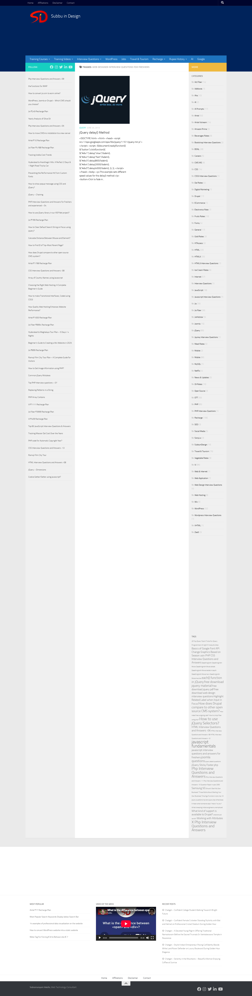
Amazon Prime (201, 129)
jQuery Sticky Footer (203, 765)
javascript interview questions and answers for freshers (206, 754)
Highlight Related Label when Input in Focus (207, 700)
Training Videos (62, 59)
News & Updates (202, 377)
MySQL (198, 364)
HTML (197, 250)
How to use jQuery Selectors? (205, 721)
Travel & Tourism (139, 59)
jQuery (82, 128)
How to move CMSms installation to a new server (49, 133)
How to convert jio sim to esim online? (44, 93)
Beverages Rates (202, 136)
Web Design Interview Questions (208, 485)
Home (30, 2)
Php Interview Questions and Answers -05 (46, 126)
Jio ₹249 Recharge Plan (38, 111)
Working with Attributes (210, 818)
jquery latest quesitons (213, 761)
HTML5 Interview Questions (206, 263)
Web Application (201, 478)
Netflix (197, 371)
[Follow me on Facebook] (51, 67)
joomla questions (201, 759)
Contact (71, 2)
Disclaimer (57, 2)
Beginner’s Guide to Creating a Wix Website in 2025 (50, 343)
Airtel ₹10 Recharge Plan (38, 140)
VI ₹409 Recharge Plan (38, 419)
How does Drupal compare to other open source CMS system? (207, 707)
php (216, 765)
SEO (196, 424)
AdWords (198, 89)
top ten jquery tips (209, 800)
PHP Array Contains (36, 397)
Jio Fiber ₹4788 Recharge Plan (41, 147)
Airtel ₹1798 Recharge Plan (40, 263)
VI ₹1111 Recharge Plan (38, 404)
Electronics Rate (201, 209)
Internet (198, 277)
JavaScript (199, 290)
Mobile (197, 350)
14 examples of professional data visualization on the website (56, 923)
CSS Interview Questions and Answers (205, 659)
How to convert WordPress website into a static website (54, 930)
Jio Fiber (198, 310)
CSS (196, 169)
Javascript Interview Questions (207, 297)
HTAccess (199, 243)
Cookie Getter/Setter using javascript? (44, 477)
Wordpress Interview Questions (208, 515)
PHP (196, 404)
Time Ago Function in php (210, 796)
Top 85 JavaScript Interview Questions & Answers (49, 426)
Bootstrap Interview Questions (208, 142)
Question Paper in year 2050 (210, 785)
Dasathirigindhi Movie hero (200, 674)
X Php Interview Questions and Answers (204, 826)
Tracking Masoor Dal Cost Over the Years (45, 433)
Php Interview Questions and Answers (203, 772)
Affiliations (43, 2)
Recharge (158, 59)
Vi (195, 465)
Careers (198, 156)
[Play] (99, 937)
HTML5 (198, 256)
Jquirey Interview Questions (206, 337)
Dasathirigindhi (207, 663)
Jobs (123, 59)
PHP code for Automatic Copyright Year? (45, 440)
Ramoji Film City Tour (37, 455)
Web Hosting (200, 495)
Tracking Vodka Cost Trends (40, 155)
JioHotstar (199, 317)
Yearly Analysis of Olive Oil (39, 118)
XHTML (198, 525)
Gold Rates (199, 236)
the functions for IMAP (37, 86)
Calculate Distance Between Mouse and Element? (49, 238)
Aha (196, 95)
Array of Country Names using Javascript (45, 278)
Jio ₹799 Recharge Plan (38, 220)
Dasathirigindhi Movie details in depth (204, 670)
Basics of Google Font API (205, 648)
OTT (196, 397)
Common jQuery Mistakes (39, 375)
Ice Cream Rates (202, 270)
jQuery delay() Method (94, 132)
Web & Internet (201, 471)
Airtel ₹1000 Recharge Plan (40, 317)
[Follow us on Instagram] (56, 67)
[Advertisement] (169, 30)
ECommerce (200, 203)
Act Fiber (198, 82)
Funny (197, 223)
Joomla (197, 324)
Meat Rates (200, 344)
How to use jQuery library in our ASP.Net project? (48, 212)
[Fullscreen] (152, 937)
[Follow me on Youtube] (70, 67)
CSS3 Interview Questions (206, 176)
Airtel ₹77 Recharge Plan (40, 910)
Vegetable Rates (202, 458)
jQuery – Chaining (35, 194)
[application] (126, 924)
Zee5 (197, 532)
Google (201, 59)
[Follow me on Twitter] (61, 67)
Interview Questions (88, 59)
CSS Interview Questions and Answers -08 (46, 270)
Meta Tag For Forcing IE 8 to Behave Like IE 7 (49, 937)
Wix (196, 502)
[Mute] (147, 937)
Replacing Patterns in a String (40, 390)
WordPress (111, 59)
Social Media (200, 431)
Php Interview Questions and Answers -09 (46, 79)
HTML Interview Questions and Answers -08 (47, 462)
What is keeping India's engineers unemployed (207, 807)
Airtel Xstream (201, 122)
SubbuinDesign (201, 444)
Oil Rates (198, 384)
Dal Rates (199, 183)
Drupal (197, 196)
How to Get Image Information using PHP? (46, 368)
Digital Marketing (202, 189)
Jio (196, 303)
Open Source (200, 391)
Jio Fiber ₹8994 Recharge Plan (41, 325)
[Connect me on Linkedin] (65, 67)
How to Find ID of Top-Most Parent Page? (45, 245)
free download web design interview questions (205, 693)
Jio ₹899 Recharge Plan (38, 350)
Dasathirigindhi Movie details (205, 667)
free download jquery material (208, 684)
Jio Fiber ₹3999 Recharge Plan (41, 412)
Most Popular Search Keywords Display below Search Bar (54, 917)
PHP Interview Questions (205, 411)
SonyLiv (198, 438)
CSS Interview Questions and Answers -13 (46, 448)
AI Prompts (199, 109)
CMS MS (198, 162)
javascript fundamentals (204, 744)
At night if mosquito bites (210, 645)
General (198, 230)
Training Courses (39, 59)
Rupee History (177, 59)
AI (192, 59)
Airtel (197, 115)
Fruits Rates (200, 216)
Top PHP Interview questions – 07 (42, 383)
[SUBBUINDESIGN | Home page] (39, 16)
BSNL (197, 149)
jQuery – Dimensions (37, 470)
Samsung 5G (198, 788)
